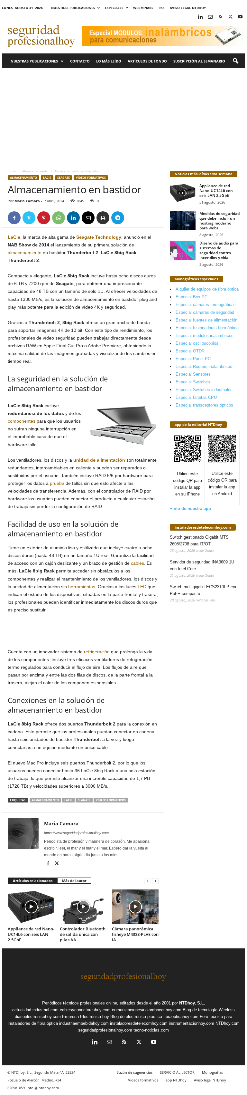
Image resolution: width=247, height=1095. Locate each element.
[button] (235, 61)
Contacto (80, 61)
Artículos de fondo (147, 61)
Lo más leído (108, 61)
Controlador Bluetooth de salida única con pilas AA (82, 934)
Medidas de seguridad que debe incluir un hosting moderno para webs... (219, 221)
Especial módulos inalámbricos (204, 335)
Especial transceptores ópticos (204, 405)
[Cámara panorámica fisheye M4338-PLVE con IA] (135, 906)
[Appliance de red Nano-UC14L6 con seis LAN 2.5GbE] (31, 906)
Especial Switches (193, 381)
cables (137, 563)
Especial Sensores (193, 374)
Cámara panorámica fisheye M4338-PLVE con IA (135, 934)
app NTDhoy (176, 1080)
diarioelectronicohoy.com (38, 1016)
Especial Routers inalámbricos (204, 366)
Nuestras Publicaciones (73, 7)
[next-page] (155, 881)
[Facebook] (14, 217)
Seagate (63, 178)
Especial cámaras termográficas (206, 304)
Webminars (143, 7)
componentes (21, 421)
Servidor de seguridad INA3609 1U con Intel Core (202, 565)
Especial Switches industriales (204, 389)
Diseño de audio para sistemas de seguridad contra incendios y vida (218, 250)
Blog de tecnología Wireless (209, 1009)
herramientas (81, 586)
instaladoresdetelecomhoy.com (203, 527)
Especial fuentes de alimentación (206, 320)
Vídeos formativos (91, 178)
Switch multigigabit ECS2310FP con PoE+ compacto (203, 590)
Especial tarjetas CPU (196, 397)
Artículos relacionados (32, 880)
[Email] (88, 217)
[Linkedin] (200, 17)
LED (142, 586)
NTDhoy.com (227, 1023)
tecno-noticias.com (151, 1030)
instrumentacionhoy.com (191, 1023)
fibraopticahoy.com (180, 1016)
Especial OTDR (190, 351)
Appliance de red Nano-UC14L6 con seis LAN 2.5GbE (31, 934)
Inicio (12, 171)
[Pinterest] (43, 217)
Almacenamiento (35, 171)
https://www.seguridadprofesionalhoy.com (76, 833)
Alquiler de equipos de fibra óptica (207, 289)
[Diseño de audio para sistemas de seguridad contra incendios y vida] (183, 250)
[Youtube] (240, 17)
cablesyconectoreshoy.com (85, 1009)
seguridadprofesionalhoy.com (105, 1030)
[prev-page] (147, 881)
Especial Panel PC (193, 358)
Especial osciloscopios (197, 343)
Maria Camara (27, 200)
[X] (230, 17)
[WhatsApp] (58, 217)
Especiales (114, 7)
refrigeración (97, 651)
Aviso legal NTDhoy (188, 7)
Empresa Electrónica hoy (85, 1016)
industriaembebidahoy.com (84, 1023)
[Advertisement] (123, 117)
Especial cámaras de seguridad (205, 312)
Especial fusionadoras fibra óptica (207, 327)
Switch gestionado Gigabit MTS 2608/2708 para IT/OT (199, 540)
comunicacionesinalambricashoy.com (146, 1009)
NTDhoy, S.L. (192, 1003)
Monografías (212, 1072)
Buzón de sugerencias (134, 1072)
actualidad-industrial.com (35, 1009)
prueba (57, 483)
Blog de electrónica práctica (136, 1016)
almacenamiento (24, 252)
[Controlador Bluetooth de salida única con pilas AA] (83, 906)
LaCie (47, 178)
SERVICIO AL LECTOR (177, 1072)
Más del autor (74, 880)
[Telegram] (117, 217)
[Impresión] (102, 217)
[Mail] (210, 17)
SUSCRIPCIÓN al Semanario (199, 61)
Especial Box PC (191, 296)
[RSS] (220, 17)
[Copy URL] (132, 217)
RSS (162, 7)
